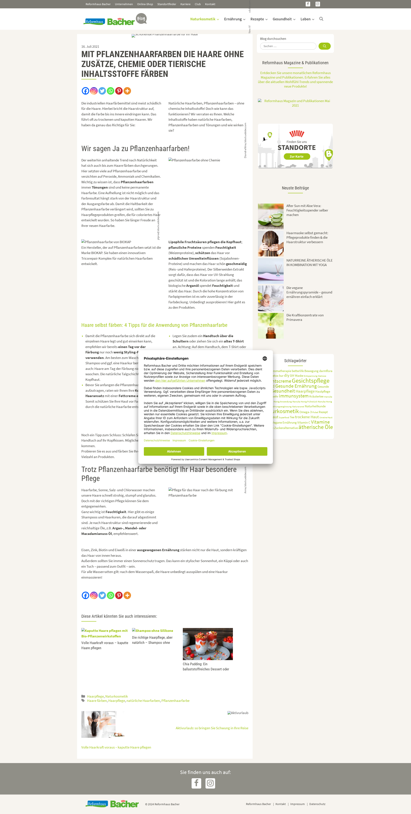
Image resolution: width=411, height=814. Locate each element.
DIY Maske (296, 376)
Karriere (185, 4)
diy (286, 375)
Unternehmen (124, 4)
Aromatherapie (281, 371)
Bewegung (311, 371)
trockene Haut (307, 416)
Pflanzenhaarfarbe (175, 700)
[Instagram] (318, 4)
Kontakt (210, 4)
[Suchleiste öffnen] (321, 19)
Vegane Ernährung (284, 422)
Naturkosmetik (202, 18)
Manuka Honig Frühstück (304, 401)
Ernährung (233, 18)
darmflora (325, 371)
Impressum (297, 804)
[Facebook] (308, 4)
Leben (306, 18)
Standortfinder (166, 4)
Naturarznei (298, 406)
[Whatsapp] (110, 91)
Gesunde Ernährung (296, 386)
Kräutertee (316, 396)
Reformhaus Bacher (98, 4)
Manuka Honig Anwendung (278, 401)
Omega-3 (305, 412)
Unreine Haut (325, 417)
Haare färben (97, 700)
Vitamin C (303, 422)
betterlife (298, 371)
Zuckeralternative (286, 428)
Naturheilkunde (315, 406)
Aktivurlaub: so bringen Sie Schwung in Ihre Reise (212, 728)
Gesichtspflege (310, 380)
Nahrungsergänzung (281, 406)
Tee (292, 417)
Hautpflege (322, 391)
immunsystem (294, 396)
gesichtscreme (276, 381)
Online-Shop (145, 4)
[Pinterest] (119, 91)
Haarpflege (95, 696)
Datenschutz (317, 804)
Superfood (284, 417)
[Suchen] (325, 46)
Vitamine (320, 422)
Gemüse (322, 376)
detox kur (277, 376)
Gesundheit (282, 18)
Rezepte (257, 18)
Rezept (323, 412)
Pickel (315, 412)
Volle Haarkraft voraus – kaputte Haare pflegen (116, 747)
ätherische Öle (315, 426)
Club (198, 4)
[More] (127, 91)
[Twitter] (102, 91)
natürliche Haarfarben (143, 700)
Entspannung (310, 376)
